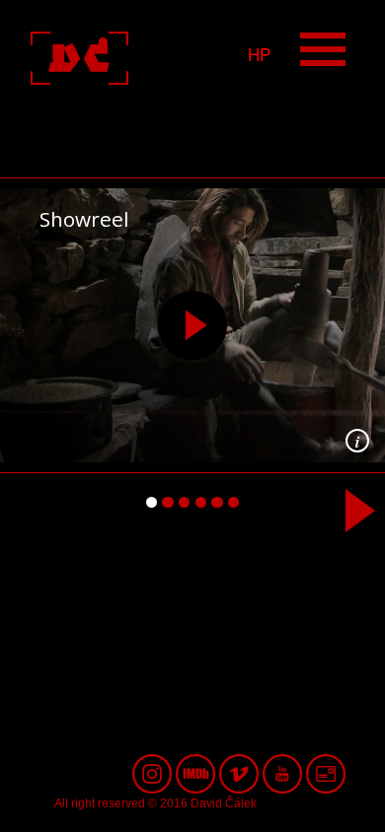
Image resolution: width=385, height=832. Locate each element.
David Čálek (137, 58)
